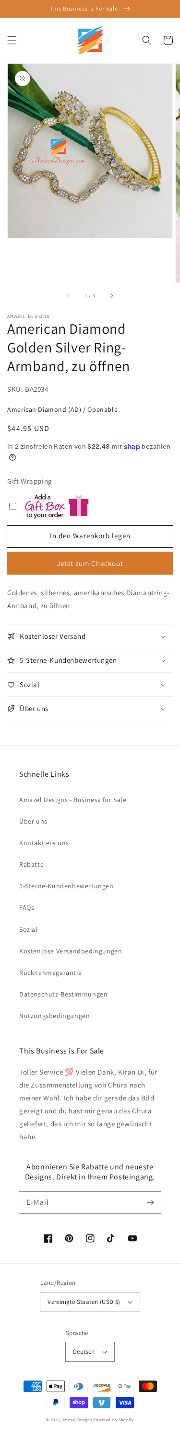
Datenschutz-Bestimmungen (63, 994)
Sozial (28, 929)
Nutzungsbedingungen (54, 1015)
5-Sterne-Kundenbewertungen (66, 886)
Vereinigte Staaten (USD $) (84, 1302)
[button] (12, 40)
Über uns (33, 821)
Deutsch (84, 1351)
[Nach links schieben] (68, 295)
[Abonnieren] (150, 1202)
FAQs (26, 907)
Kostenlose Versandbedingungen (70, 951)
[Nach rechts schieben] (111, 295)
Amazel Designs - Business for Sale (72, 799)
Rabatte (31, 864)
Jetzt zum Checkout (90, 563)
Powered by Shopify (113, 1419)
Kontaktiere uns (44, 842)
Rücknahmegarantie (50, 972)
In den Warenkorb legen (90, 535)
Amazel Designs (77, 1419)
